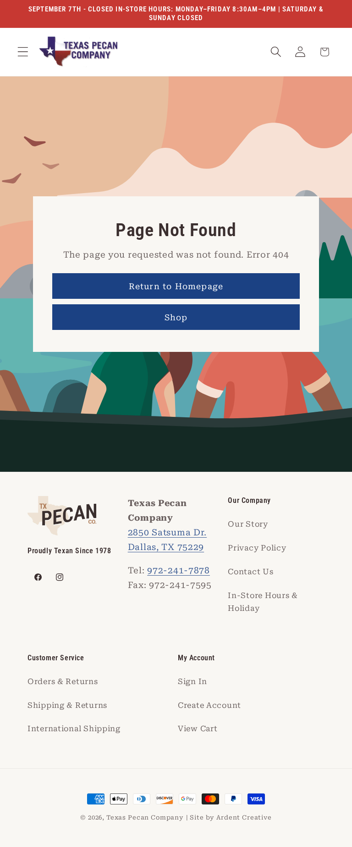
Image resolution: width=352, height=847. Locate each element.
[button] (23, 52)
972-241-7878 (178, 570)
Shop (176, 317)
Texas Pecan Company (145, 817)
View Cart (197, 728)
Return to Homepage (176, 286)
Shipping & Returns (67, 705)
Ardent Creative (244, 817)
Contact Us (250, 571)
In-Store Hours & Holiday (263, 602)
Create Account (209, 705)
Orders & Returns (63, 681)
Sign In (192, 681)
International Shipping (74, 728)
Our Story (248, 524)
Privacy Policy (257, 547)
